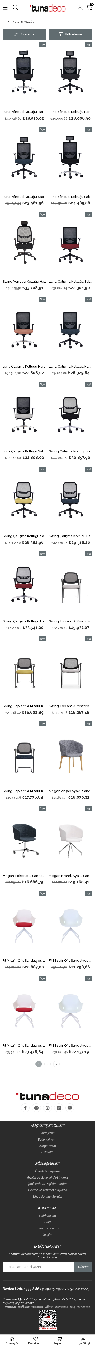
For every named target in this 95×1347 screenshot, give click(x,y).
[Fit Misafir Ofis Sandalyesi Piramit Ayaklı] (71, 923)
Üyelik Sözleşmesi (47, 1171)
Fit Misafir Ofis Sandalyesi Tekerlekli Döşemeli (24, 1045)
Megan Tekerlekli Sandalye (24, 876)
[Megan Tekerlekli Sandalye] (24, 839)
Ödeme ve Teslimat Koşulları (47, 1190)
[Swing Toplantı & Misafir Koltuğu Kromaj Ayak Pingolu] (71, 669)
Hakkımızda (47, 1216)
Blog (47, 1222)
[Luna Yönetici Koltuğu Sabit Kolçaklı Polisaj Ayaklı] (71, 160)
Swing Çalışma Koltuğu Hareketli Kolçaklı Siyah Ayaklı (71, 536)
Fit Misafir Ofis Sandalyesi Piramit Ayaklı (71, 961)
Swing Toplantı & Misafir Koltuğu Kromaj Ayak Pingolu (71, 706)
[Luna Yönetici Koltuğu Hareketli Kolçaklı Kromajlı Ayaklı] (24, 75)
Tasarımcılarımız (47, 1228)
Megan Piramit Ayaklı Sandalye (71, 876)
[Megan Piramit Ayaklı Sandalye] (71, 839)
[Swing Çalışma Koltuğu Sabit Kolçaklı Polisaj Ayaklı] (71, 414)
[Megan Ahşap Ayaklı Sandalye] (71, 754)
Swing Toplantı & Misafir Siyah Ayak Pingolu (71, 621)
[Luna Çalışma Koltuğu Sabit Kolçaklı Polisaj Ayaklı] (24, 414)
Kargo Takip (47, 1146)
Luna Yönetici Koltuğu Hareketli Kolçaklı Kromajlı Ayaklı (24, 112)
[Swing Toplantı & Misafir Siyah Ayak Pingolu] (71, 584)
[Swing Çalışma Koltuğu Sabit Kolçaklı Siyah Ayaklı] (24, 499)
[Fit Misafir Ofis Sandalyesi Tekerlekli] (71, 1009)
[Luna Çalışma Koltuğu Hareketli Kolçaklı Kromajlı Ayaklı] (24, 329)
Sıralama (27, 34)
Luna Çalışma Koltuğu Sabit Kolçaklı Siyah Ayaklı (71, 281)
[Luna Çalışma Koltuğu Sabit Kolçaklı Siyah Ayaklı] (71, 244)
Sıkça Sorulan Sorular (47, 1196)
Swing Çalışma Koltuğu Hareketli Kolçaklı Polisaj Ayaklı (24, 621)
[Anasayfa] (8, 21)
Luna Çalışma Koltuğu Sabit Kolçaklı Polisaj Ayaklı (24, 451)
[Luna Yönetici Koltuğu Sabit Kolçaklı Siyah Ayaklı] (24, 160)
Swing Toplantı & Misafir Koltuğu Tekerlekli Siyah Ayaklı (24, 706)
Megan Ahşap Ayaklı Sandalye (71, 791)
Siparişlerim (48, 1133)
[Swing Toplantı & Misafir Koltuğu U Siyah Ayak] (24, 754)
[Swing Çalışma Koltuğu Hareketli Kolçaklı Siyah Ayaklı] (71, 499)
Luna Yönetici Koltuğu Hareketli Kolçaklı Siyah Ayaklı (71, 112)
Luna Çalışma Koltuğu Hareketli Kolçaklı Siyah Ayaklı (71, 366)
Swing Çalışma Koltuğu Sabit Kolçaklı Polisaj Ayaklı (71, 451)
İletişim (47, 1235)
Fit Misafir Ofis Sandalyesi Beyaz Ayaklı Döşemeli (24, 961)
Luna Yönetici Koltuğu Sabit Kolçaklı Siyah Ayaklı (24, 197)
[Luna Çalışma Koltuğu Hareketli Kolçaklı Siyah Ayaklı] (71, 329)
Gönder (83, 1267)
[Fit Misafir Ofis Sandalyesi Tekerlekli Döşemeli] (24, 1009)
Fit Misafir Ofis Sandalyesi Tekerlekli (71, 1045)
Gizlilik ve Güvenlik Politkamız (47, 1177)
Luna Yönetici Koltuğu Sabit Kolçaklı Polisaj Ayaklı (71, 197)
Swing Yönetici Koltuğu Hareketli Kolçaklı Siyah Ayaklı (24, 281)
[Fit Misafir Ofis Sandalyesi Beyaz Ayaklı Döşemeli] (24, 923)
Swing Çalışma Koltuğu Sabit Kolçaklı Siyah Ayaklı (24, 536)
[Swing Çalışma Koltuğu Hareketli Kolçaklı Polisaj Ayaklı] (24, 584)
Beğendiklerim (48, 1139)
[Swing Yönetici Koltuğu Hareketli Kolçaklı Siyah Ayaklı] (24, 244)
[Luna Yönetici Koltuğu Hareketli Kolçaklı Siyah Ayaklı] (71, 75)
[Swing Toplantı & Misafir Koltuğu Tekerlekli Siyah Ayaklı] (24, 669)
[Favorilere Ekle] (24, 82)
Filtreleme (73, 34)
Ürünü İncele (33, 82)
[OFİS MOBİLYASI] (13, 21)
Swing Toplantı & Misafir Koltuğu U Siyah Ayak (24, 791)
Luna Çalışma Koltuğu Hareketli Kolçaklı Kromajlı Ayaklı (24, 366)
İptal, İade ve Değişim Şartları (47, 1184)
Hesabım (47, 1152)
